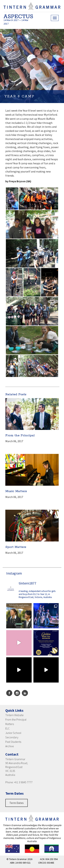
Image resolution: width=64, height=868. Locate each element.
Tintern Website (14, 715)
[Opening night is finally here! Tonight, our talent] (19, 643)
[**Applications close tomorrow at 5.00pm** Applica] (19, 616)
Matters (9, 724)
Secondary (11, 737)
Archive (9, 746)
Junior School (13, 733)
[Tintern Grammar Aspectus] (32, 8)
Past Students (13, 741)
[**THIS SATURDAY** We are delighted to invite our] (46, 643)
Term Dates (16, 803)
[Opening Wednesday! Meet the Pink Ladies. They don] (46, 670)
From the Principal (15, 719)
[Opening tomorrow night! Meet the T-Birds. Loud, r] (19, 670)
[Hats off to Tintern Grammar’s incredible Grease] (46, 616)
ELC (7, 728)
